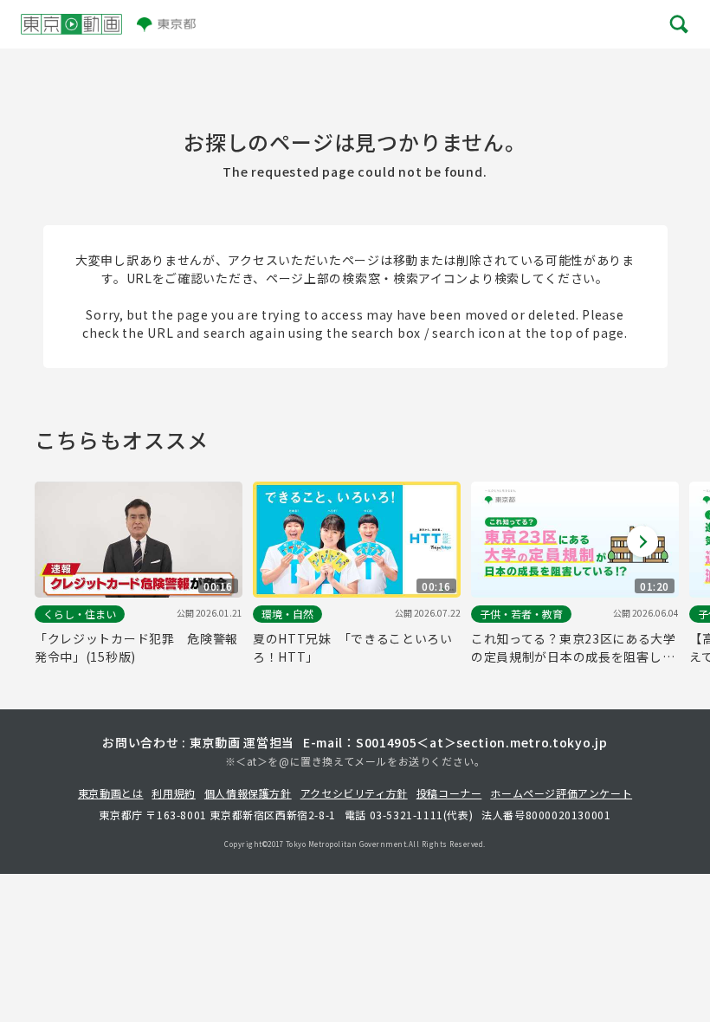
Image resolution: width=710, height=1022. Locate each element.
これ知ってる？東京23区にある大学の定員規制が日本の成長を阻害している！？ (573, 648)
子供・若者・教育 (521, 613)
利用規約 (173, 793)
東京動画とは (111, 793)
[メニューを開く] (678, 24)
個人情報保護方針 (248, 793)
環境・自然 (287, 613)
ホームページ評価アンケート (561, 793)
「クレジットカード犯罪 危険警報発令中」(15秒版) (136, 647)
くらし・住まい (79, 613)
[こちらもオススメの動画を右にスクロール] (642, 541)
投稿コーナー (449, 793)
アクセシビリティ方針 (354, 793)
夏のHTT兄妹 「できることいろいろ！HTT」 (353, 647)
